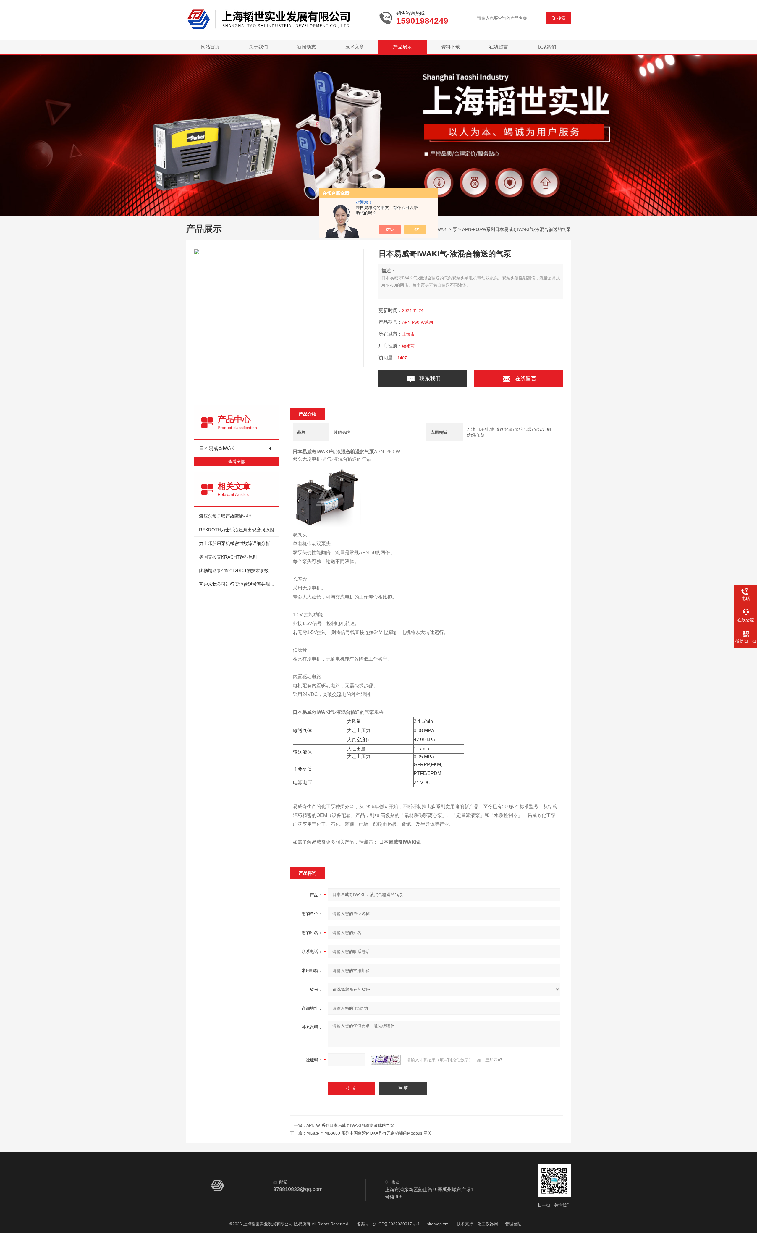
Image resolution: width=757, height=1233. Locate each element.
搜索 (561, 18)
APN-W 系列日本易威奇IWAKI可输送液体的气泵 (350, 1125)
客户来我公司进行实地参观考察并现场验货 (239, 584)
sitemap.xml (438, 1223)
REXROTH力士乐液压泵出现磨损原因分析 (239, 529)
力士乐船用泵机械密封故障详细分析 (234, 543)
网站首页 (210, 46)
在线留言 (498, 46)
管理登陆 (513, 1223)
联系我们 (546, 46)
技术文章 (354, 46)
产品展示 (402, 46)
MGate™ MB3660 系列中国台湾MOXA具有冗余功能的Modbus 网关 (369, 1133)
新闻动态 (306, 46)
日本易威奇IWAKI (217, 448)
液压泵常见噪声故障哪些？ (225, 516)
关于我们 (258, 46)
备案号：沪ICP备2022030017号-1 (388, 1223)
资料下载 (450, 46)
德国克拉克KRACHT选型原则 (228, 556)
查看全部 (236, 461)
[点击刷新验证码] (386, 1060)
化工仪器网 (487, 1223)
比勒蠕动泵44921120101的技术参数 (234, 570)
